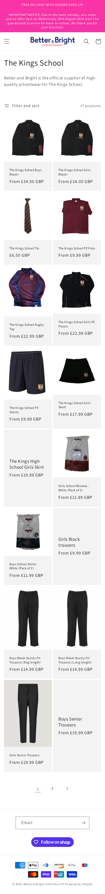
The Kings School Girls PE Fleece (76, 324)
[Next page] (67, 788)
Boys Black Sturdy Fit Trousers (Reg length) (25, 660)
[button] (7, 41)
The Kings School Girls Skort (74, 405)
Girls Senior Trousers (24, 755)
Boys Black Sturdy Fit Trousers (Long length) (75, 660)
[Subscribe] (83, 823)
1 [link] (38, 788)
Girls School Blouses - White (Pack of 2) (73, 488)
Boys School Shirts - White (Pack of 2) (23, 566)
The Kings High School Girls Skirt (26, 464)
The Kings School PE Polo (76, 248)
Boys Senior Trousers (70, 722)
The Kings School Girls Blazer (74, 172)
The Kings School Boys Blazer (25, 172)
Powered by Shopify (79, 884)
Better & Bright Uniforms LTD (43, 884)
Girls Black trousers (69, 542)
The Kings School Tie (24, 248)
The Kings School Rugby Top (26, 327)
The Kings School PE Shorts (23, 410)
